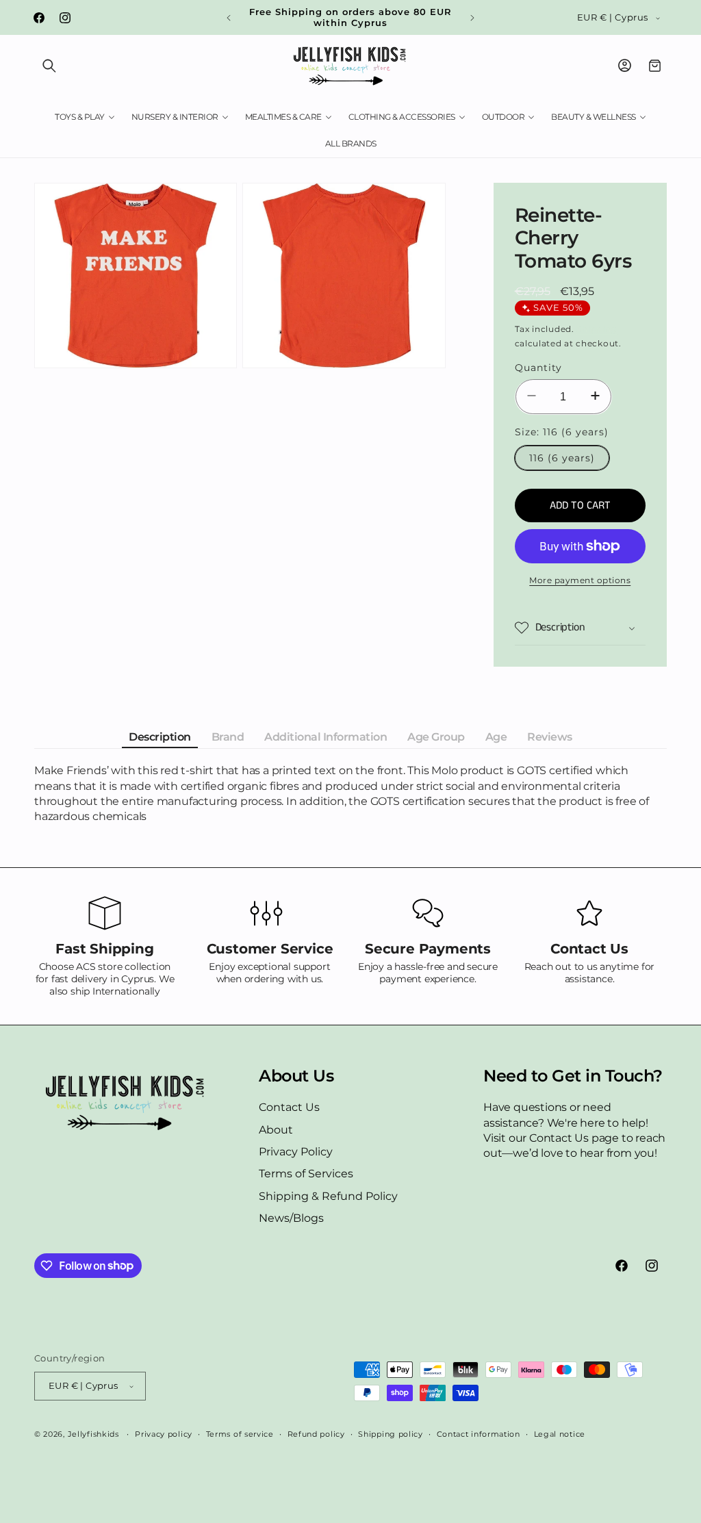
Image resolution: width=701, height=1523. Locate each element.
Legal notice (559, 1434)
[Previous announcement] (229, 18)
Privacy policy (163, 1434)
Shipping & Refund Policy (328, 1196)
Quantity (538, 367)
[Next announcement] (472, 18)
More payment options (579, 580)
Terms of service (240, 1434)
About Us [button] (296, 1076)
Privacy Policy (296, 1151)
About (276, 1129)
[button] (49, 66)
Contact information (478, 1434)
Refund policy (316, 1434)
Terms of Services (306, 1173)
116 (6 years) (562, 458)
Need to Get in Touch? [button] (573, 1076)
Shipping (596, 329)
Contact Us (289, 1107)
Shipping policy (390, 1434)
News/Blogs (291, 1218)
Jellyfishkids (93, 1434)
